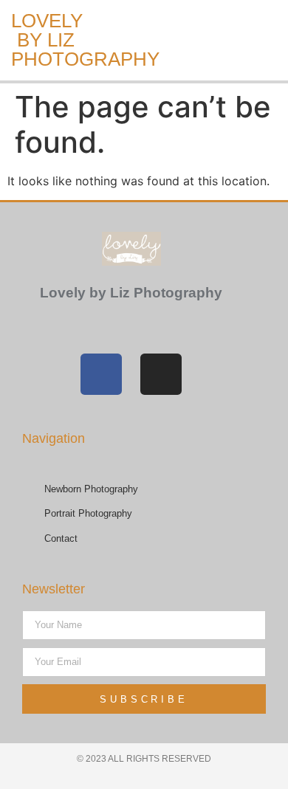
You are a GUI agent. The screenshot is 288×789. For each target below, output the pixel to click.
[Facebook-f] (101, 374)
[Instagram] (161, 374)
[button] (126, 40)
